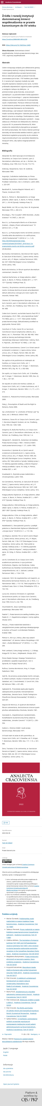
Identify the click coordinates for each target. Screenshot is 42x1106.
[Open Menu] (2, 2)
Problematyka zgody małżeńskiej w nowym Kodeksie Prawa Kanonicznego (20, 921)
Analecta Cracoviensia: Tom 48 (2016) (25, 954)
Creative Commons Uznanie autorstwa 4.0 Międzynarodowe (22, 888)
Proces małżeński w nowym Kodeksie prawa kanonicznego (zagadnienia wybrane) (23, 932)
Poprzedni (8, 1034)
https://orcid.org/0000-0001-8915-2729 (14, 39)
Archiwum (18, 7)
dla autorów (7, 1072)
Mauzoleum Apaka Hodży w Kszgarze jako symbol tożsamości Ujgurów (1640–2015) (21, 970)
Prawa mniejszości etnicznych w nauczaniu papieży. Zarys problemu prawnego (22, 959)
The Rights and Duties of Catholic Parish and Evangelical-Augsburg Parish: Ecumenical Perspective (22, 1010)
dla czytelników (8, 1068)
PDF (6, 823)
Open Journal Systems (11, 1084)
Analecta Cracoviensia (13, 2)
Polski (5, 1055)
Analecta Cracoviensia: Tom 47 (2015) (19, 1030)
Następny (34, 1034)
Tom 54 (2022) (28, 7)
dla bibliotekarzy (8, 1075)
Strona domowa (7, 7)
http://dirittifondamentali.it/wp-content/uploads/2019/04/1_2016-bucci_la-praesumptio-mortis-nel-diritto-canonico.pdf (18, 243)
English (6, 1052)
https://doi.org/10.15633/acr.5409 (18, 45)
